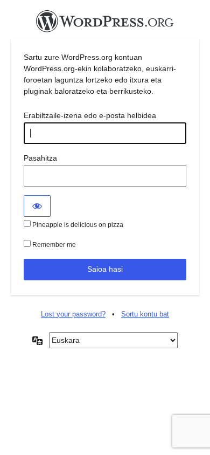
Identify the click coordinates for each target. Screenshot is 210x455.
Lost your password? (73, 314)
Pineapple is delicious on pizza (77, 225)
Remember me (53, 245)
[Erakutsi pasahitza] (37, 206)
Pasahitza (40, 158)
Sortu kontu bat (145, 314)
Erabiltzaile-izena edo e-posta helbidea (90, 115)
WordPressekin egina (105, 24)
